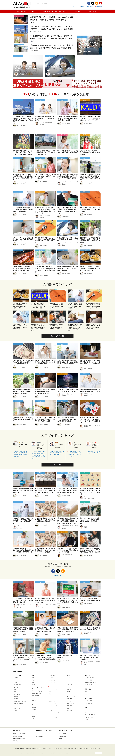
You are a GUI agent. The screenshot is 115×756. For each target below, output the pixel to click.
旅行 (76, 11)
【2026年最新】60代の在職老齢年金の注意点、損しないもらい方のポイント (57, 453)
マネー (29, 11)
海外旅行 (34, 707)
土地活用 (16, 696)
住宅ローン (34, 684)
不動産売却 (16, 699)
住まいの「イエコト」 (19, 703)
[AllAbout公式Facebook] (88, 3)
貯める (33, 677)
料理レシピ (52, 691)
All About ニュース (40, 733)
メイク (68, 677)
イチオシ (61, 738)
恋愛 (86, 691)
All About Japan (39, 736)
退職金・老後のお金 (36, 693)
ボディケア (69, 684)
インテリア (16, 687)
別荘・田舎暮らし (18, 694)
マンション (16, 680)
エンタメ (87, 710)
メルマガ (83, 6)
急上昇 (18, 11)
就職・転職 (69, 698)
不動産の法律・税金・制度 (20, 701)
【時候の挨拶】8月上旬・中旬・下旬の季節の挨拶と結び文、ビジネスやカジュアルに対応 (75, 454)
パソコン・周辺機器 (89, 677)
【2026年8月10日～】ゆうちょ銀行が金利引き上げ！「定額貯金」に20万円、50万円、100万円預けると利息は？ (38, 455)
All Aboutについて (58, 748)
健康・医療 (52, 675)
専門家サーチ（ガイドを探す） (20, 733)
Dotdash (99, 753)
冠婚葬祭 (52, 694)
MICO (68, 691)
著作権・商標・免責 (68, 748)
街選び (15, 691)
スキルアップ (70, 701)
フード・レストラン (54, 712)
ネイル (68, 687)
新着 (22, 11)
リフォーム (16, 682)
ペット (86, 719)
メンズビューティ (89, 703)
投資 (33, 680)
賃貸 (15, 689)
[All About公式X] (92, 3)
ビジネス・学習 (61, 11)
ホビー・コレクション (90, 714)
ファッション (85, 11)
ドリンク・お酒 (53, 717)
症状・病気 (52, 680)
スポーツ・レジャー (89, 717)
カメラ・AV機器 (88, 680)
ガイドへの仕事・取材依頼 (19, 738)
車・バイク (95, 11)
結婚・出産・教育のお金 (37, 691)
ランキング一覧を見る (57, 336)
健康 (33, 11)
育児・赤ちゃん (53, 703)
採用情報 (22, 748)
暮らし (48, 11)
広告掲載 (34, 748)
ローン (33, 698)
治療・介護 (52, 682)
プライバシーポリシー (48, 748)
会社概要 (17, 748)
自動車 (33, 716)
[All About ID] (100, 3)
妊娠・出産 (52, 701)
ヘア (68, 682)
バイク (33, 718)
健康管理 (52, 677)
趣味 (79, 11)
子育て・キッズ (53, 705)
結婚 (86, 694)
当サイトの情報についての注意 (81, 748)
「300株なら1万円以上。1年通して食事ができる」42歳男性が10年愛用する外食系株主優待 (20, 454)
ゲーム (86, 712)
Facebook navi (62, 736)
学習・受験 (69, 710)
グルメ (90, 11)
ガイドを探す (99, 6)
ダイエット (69, 689)
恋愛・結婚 (54, 11)
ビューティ (37, 11)
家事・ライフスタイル (55, 689)
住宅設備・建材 (17, 684)
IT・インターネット (89, 684)
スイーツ (52, 715)
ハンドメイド (53, 698)
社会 (68, 708)
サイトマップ (75, 6)
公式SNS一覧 (90, 6)
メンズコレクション (89, 700)
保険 (33, 682)
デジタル (44, 11)
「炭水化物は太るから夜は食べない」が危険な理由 (93, 452)
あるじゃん (34, 700)
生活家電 (52, 696)
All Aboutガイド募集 (17, 736)
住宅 (25, 11)
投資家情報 (28, 748)
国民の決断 (15, 741)
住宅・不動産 (17, 675)
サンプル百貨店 (62, 733)
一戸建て (16, 677)
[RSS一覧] (96, 3)
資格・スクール (70, 703)
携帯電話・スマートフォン (91, 682)
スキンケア (69, 680)
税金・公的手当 (35, 695)
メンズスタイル (69, 11)
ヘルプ (98, 748)
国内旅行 (34, 709)
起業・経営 (69, 705)
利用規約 (39, 748)
